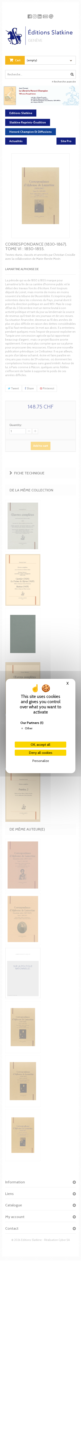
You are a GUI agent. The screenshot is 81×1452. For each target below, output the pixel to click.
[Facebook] (30, 15)
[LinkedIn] (40, 15)
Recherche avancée (64, 81)
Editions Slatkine (20, 113)
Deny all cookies (40, 753)
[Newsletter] (45, 15)
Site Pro (66, 141)
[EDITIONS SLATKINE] (40, 34)
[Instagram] (35, 15)
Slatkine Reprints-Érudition (27, 122)
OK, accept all (40, 745)
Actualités (16, 141)
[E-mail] (51, 15)
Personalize (40, 761)
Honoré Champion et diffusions (30, 132)
